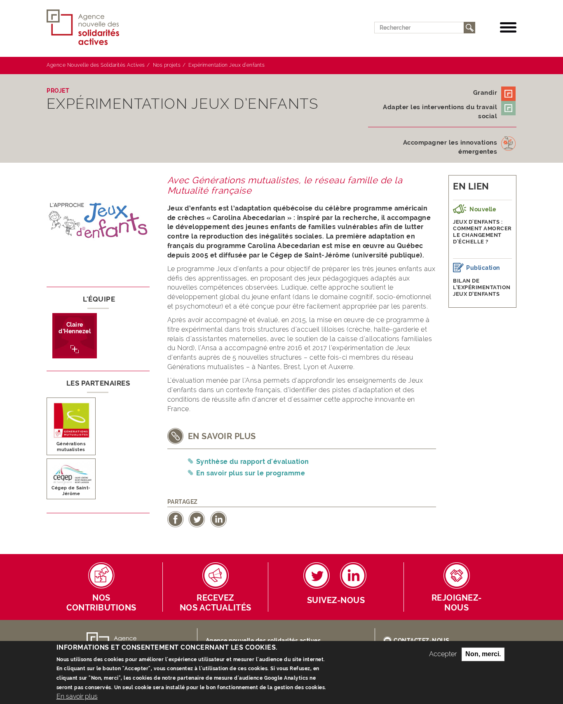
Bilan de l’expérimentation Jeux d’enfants (482, 287)
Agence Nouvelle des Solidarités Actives (96, 65)
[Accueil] (86, 27)
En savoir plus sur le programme (250, 473)
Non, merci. (483, 653)
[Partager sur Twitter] (196, 519)
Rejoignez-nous (457, 603)
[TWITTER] (316, 575)
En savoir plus (77, 696)
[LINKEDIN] (353, 575)
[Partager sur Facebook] (175, 519)
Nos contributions (101, 603)
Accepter (443, 654)
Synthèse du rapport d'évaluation (252, 461)
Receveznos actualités (215, 603)
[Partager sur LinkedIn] (218, 519)
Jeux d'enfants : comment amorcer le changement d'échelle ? (482, 232)
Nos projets (167, 65)
